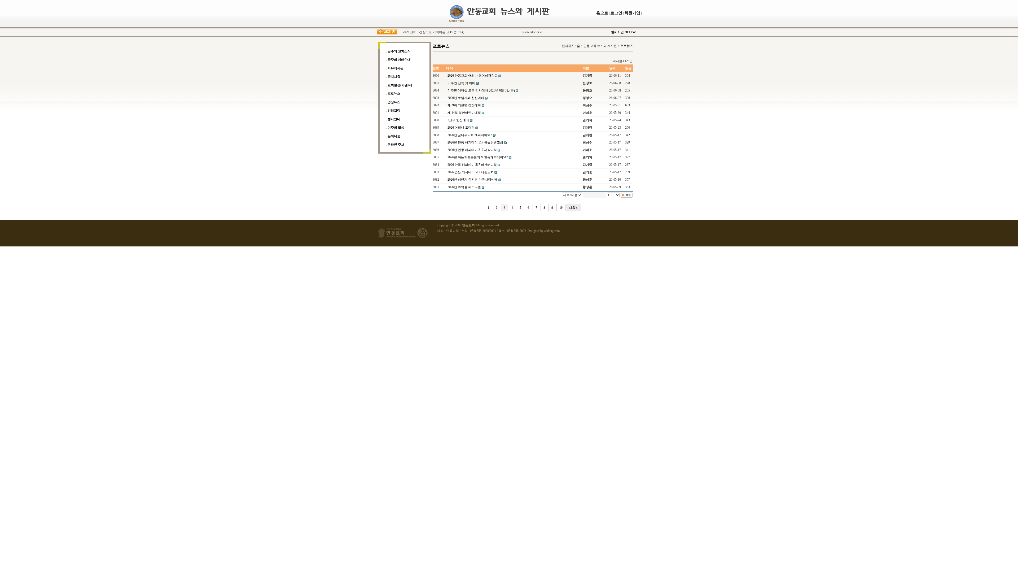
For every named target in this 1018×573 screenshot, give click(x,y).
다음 (572, 208)
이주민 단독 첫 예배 (461, 83)
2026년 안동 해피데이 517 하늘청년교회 (475, 142)
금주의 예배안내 (399, 60)
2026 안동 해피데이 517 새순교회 (470, 172)
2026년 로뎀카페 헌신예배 (466, 98)
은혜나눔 (394, 136)
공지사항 (394, 77)
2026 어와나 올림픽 (461, 127)
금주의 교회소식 (399, 51)
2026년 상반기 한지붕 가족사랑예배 (472, 179)
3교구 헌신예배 (458, 120)
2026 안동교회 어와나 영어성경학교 (472, 75)
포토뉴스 (394, 94)
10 (561, 208)
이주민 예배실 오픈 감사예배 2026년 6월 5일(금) (481, 90)
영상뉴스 (394, 102)
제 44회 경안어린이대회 (464, 113)
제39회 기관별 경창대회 (464, 105)
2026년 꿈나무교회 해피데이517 (470, 135)
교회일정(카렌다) (400, 85)
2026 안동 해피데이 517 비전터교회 (472, 165)
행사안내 (394, 119)
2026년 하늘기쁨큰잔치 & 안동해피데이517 (478, 157)
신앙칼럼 (394, 110)
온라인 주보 (396, 144)
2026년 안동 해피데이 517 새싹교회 (472, 150)
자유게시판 (395, 68)
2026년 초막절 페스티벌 (464, 187)
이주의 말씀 (396, 127)
